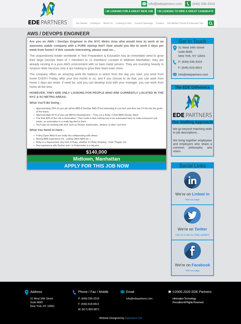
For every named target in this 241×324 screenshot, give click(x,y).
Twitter (200, 229)
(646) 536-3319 (203, 4)
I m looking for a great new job (129, 11)
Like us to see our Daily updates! (192, 234)
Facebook (201, 265)
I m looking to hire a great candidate (186, 11)
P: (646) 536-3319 (190, 61)
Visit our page (192, 199)
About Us (108, 23)
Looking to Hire (123, 23)
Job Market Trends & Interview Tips (185, 23)
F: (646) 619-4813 (190, 67)
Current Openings (143, 23)
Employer (95, 23)
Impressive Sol (133, 318)
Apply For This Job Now (96, 166)
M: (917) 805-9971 (89, 309)
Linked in (201, 194)
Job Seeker (82, 23)
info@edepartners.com (165, 4)
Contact (160, 23)
